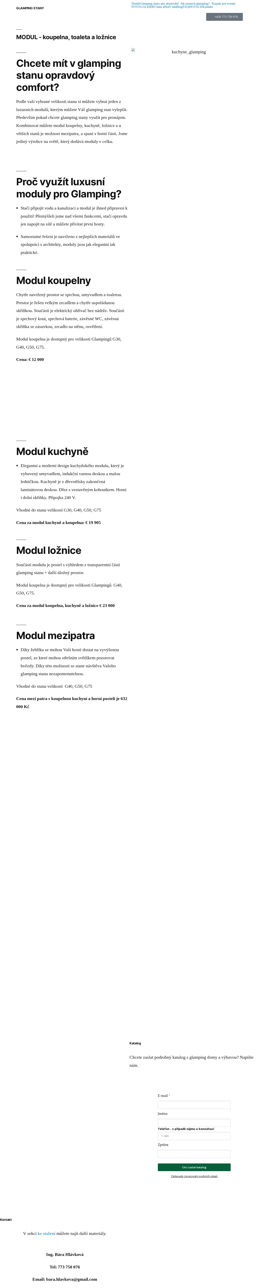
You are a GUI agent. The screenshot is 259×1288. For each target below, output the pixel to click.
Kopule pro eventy (224, 3)
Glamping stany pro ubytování (159, 3)
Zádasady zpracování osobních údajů (194, 1176)
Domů (136, 3)
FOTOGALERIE (143, 6)
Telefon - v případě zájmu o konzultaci (186, 1129)
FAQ (186, 6)
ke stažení (46, 1233)
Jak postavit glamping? (195, 3)
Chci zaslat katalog (194, 1167)
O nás (172, 6)
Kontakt (207, 6)
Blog (179, 6)
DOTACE (195, 6)
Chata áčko (161, 6)
